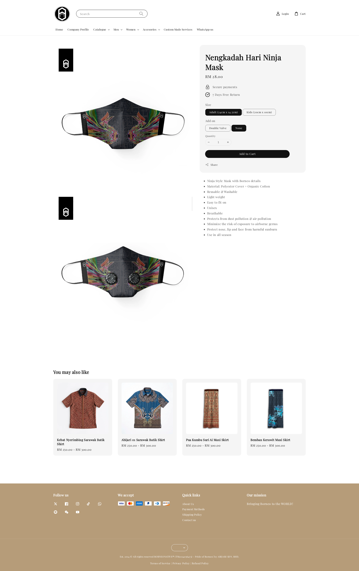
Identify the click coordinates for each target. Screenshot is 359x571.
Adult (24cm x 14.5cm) (223, 112)
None (238, 128)
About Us (188, 504)
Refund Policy (200, 563)
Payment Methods (193, 509)
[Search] (141, 13)
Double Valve (218, 128)
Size (208, 104)
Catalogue (99, 29)
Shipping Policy (192, 514)
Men (116, 29)
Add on (210, 121)
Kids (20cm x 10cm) (259, 112)
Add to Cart (247, 153)
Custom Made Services (178, 29)
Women (131, 29)
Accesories (150, 29)
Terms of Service (160, 563)
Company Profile (78, 29)
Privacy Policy (181, 563)
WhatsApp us (205, 29)
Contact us (189, 520)
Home (59, 29)
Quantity (210, 136)
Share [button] (214, 164)
